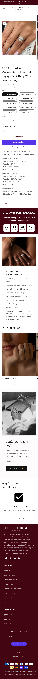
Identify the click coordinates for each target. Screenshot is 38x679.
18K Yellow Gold (27, 108)
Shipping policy (31, 674)
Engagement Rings (9, 378)
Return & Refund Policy (12, 589)
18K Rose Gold (9, 112)
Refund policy (32, 671)
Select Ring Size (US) (9, 127)
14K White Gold (26, 99)
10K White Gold (10, 94)
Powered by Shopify (20, 671)
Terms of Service (10, 575)
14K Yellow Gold (10, 103)
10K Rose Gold (9, 99)
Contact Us (8, 598)
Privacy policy (8, 674)
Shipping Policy (9, 593)
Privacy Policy (9, 584)
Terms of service (20, 674)
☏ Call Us (7, 624)
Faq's (5, 602)
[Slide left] (14, 64)
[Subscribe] (30, 636)
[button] (4, 8)
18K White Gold (10, 108)
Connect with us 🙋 (16, 468)
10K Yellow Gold (27, 94)
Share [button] (6, 204)
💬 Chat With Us (10, 615)
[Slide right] (23, 64)
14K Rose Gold (26, 103)
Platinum (23, 112)
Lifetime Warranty (10, 580)
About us (7, 571)
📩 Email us (8, 619)
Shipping (12, 87)
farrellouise (10, 671)
